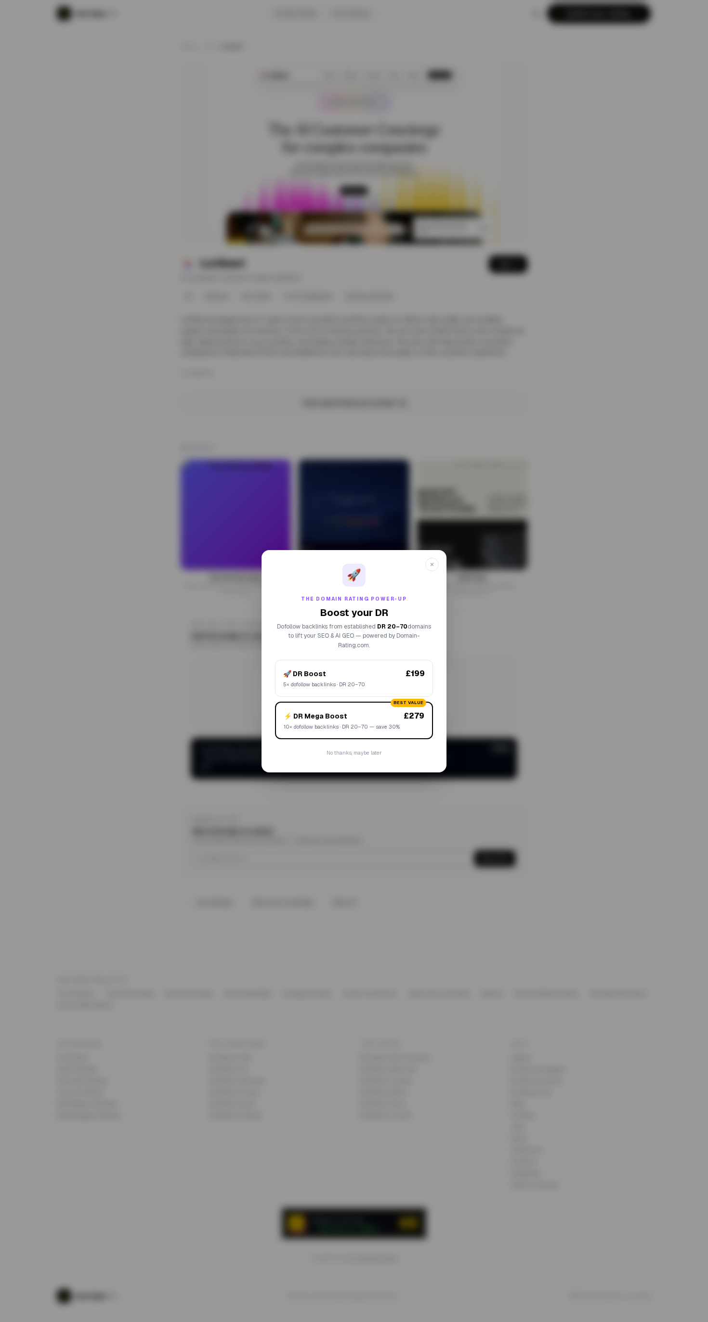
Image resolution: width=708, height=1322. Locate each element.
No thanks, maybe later (354, 752)
